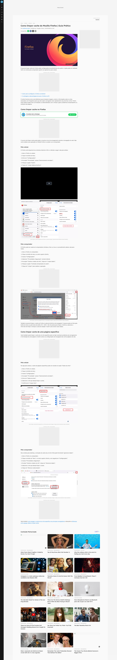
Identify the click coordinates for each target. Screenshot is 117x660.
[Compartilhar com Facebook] (31, 31)
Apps (34, 23)
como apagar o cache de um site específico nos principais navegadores (46, 521)
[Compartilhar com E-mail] (33, 31)
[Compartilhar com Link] (35, 31)
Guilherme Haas (26, 28)
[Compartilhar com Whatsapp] (28, 31)
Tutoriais (25, 23)
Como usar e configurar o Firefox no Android (33, 93)
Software (30, 23)
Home (22, 23)
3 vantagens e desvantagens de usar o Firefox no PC (35, 96)
